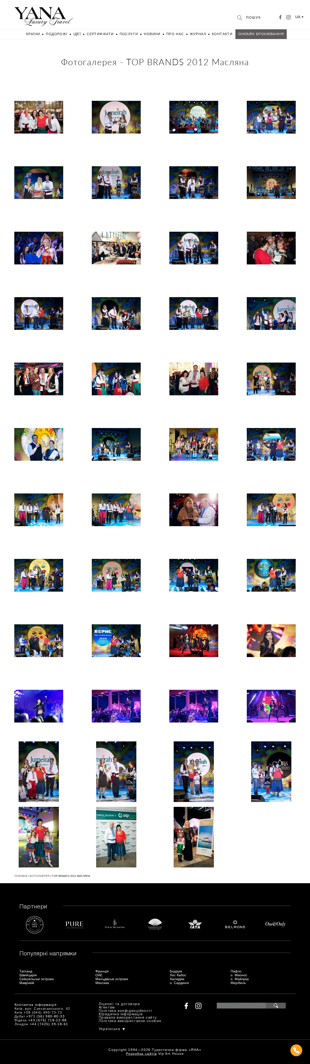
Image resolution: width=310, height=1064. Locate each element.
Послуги (129, 34)
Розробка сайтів (141, 1054)
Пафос (236, 971)
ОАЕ (98, 975)
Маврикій (26, 983)
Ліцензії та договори (119, 1004)
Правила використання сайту (128, 1017)
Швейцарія (28, 975)
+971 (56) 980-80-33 (45, 1016)
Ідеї (77, 34)
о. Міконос (239, 975)
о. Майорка (240, 979)
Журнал (198, 34)
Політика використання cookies (130, 1021)
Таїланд (25, 971)
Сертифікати (100, 34)
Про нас (175, 34)
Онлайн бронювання (261, 34)
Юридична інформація (121, 1014)
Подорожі (56, 34)
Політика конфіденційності (125, 1011)
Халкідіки (177, 979)
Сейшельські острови (36, 979)
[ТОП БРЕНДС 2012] (38, 117)
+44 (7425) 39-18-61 (49, 1024)
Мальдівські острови (111, 979)
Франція (102, 971)
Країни (33, 34)
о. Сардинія (179, 983)
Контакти (222, 34)
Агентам (107, 1007)
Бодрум (176, 971)
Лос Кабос (178, 975)
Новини (152, 34)
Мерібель (238, 983)
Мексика (102, 983)
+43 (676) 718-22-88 (47, 1020)
